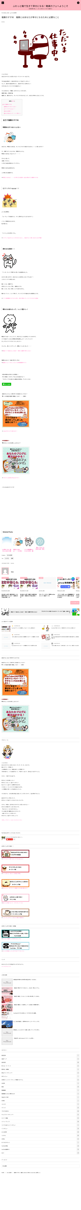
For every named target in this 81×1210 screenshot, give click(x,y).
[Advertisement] (40, 507)
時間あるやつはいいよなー (10, 106)
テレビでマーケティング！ (40, 1114)
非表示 (13, 101)
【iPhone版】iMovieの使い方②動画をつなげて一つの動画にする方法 (25, 636)
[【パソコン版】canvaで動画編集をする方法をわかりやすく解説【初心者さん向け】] (66, 583)
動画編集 (40, 1090)
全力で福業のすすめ (7, 104)
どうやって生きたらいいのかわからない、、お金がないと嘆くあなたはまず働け (22, 238)
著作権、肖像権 (40, 1069)
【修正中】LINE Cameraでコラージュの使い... (23, 1038)
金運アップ (40, 1059)
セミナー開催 (40, 1118)
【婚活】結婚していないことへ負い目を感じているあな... (26, 996)
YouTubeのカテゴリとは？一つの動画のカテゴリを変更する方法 (24, 645)
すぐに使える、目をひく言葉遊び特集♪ (12, 873)
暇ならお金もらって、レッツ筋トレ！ (12, 113)
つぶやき (7, 558)
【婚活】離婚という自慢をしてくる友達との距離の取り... (26, 1004)
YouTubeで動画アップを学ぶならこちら (12, 938)
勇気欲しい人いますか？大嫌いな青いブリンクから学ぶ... (26, 1030)
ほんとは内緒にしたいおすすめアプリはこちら (13, 951)
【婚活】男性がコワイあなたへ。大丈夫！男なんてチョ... (26, 988)
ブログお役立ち (40, 1111)
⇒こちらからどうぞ (6, 966)
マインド (40, 1107)
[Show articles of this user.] (5, 571)
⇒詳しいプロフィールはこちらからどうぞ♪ (12, 820)
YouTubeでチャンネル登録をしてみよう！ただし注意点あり (23, 628)
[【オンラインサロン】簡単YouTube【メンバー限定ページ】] (47, 583)
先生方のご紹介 (40, 1097)
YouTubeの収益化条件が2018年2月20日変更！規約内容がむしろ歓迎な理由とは (65, 637)
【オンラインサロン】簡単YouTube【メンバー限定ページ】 (47, 595)
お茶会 (40, 1139)
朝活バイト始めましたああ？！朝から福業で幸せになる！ (17, 351)
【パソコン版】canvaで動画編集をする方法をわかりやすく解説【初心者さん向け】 (66, 596)
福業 (12, 558)
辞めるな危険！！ (8, 111)
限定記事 (40, 1055)
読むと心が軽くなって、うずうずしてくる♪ (13, 903)
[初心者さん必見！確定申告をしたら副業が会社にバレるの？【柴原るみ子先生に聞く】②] (10, 583)
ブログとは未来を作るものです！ (11, 478)
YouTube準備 (40, 1146)
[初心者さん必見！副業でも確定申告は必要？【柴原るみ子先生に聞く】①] (29, 583)
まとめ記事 (13, 13)
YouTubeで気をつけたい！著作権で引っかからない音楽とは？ (63, 628)
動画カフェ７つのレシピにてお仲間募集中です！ (15, 362)
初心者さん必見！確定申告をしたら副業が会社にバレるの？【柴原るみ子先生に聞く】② (10, 596)
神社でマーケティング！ (40, 1073)
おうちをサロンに (40, 1142)
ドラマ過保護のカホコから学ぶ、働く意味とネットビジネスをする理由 (20, 298)
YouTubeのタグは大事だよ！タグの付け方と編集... (25, 1013)
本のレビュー (40, 1076)
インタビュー (40, 1128)
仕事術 (40, 1100)
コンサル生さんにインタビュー (40, 1125)
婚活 (40, 1086)
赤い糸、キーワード (40, 1066)
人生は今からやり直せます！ (10, 431)
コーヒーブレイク (40, 1121)
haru (4, 21)
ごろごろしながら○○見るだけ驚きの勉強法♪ (13, 917)
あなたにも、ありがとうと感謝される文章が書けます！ (15, 888)
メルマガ (40, 1104)
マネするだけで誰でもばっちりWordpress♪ (13, 859)
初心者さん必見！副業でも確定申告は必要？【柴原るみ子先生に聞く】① (28, 596)
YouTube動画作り (40, 1149)
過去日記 (40, 1062)
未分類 (40, 1083)
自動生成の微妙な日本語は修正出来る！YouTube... (25, 979)
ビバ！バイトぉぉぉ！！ (9, 109)
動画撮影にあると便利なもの (40, 1093)
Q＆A (40, 1153)
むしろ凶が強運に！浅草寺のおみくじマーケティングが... (26, 1021)
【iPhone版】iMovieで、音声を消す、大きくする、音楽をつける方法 (65, 645)
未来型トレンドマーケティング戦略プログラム (40, 1080)
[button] (78, 3)
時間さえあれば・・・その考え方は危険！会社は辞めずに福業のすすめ (20, 177)
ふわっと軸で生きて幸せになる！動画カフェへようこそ (40, 6)
